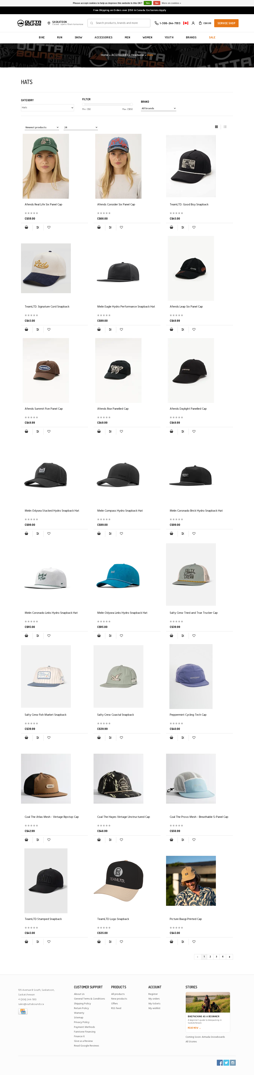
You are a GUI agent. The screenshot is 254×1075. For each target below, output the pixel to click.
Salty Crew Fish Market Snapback (45, 715)
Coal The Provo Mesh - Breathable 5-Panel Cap (199, 817)
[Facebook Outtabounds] (220, 1063)
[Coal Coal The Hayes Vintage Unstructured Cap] (127, 778)
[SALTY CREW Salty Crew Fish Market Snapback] (54, 676)
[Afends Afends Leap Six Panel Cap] (199, 268)
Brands (191, 37)
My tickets (154, 1004)
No (156, 3)
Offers (114, 1004)
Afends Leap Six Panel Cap (186, 306)
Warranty (79, 1013)
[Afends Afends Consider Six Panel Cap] (127, 166)
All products (118, 994)
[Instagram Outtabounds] (233, 1063)
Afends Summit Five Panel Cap (44, 408)
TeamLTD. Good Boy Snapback (189, 204)
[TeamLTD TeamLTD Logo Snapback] (127, 880)
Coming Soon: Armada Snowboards (205, 1037)
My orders (154, 999)
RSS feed (116, 1008)
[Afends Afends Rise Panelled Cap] (127, 370)
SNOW (78, 37)
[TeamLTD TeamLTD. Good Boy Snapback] (199, 166)
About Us (79, 994)
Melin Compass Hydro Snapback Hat (120, 510)
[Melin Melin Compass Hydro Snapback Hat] (127, 472)
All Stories (191, 1042)
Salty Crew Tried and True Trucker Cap (194, 613)
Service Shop (226, 23)
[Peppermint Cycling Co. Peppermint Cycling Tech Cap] (199, 676)
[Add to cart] (26, 228)
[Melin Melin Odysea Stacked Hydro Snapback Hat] (54, 472)
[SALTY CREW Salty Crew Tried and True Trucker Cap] (199, 574)
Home (104, 55)
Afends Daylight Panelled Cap (188, 408)
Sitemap (78, 1018)
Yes (148, 3)
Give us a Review (83, 1041)
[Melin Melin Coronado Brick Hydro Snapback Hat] (199, 472)
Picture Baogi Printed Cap (186, 919)
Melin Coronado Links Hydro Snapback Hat (51, 613)
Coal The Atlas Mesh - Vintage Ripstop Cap (52, 817)
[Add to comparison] (38, 228)
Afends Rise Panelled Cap (113, 408)
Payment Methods (84, 1027)
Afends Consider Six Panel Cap (116, 204)
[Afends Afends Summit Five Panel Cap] (54, 370)
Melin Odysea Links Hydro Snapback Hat (122, 613)
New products (119, 999)
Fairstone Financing (84, 1032)
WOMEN (147, 37)
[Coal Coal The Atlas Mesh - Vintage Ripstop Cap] (54, 778)
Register (153, 994)
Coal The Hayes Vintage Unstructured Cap (123, 817)
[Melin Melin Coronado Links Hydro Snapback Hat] (54, 574)
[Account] (193, 23)
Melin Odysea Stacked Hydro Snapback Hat (52, 510)
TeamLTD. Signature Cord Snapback (47, 306)
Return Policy (81, 1008)
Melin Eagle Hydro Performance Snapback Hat (126, 306)
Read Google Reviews (86, 1046)
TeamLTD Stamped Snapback (43, 919)
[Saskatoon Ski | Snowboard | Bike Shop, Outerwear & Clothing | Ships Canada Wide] (29, 23)
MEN (127, 37)
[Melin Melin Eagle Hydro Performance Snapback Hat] (127, 268)
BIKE (42, 37)
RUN (59, 37)
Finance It (79, 1036)
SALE (212, 37)
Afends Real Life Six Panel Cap (43, 204)
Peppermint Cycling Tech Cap (188, 715)
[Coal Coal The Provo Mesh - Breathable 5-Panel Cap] (199, 778)
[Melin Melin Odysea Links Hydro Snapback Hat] (127, 574)
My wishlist (154, 1008)
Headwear (137, 55)
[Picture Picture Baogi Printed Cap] (199, 880)
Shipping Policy (82, 1004)
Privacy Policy (81, 1022)
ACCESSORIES (103, 37)
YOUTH (169, 37)
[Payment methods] (23, 1011)
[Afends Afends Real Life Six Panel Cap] (54, 166)
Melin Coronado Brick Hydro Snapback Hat (196, 510)
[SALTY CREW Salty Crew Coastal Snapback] (127, 676)
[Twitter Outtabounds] (226, 1063)
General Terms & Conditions (89, 999)
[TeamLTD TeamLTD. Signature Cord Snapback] (54, 268)
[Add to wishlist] (49, 228)
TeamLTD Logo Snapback (113, 919)
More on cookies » (171, 3)
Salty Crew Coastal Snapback (115, 715)
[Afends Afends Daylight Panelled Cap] (199, 370)
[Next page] (229, 957)
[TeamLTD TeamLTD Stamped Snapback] (54, 880)
